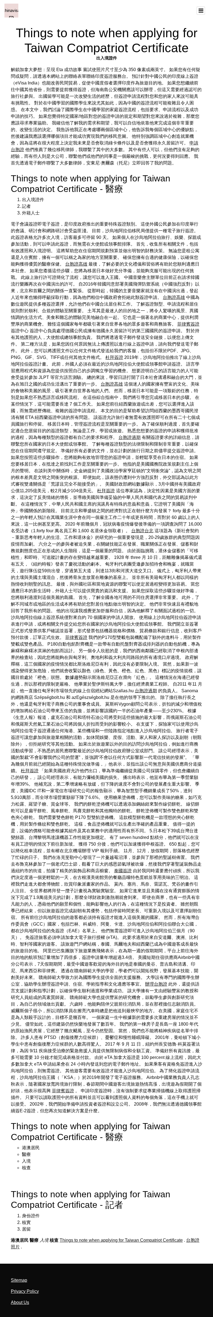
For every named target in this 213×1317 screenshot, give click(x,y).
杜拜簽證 (114, 357)
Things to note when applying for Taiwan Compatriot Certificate (121, 1240)
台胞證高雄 (76, 264)
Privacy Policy (25, 1291)
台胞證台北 (142, 530)
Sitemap (19, 1280)
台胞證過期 (129, 437)
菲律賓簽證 (188, 324)
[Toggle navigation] (201, 10)
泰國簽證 (123, 870)
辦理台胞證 (156, 984)
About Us (20, 1302)
